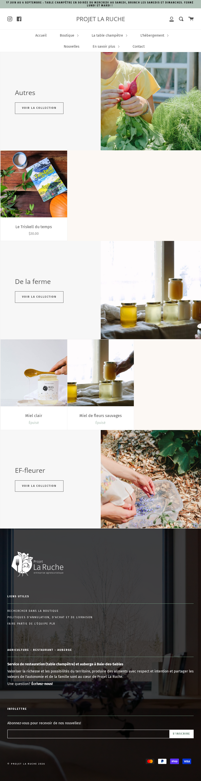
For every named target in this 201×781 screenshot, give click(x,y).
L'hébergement (152, 35)
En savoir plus (104, 46)
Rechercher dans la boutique (33, 611)
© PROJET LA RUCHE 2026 (26, 763)
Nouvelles (71, 46)
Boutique (67, 35)
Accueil (41, 35)
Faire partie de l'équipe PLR (31, 623)
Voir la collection (39, 108)
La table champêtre (108, 35)
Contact (139, 46)
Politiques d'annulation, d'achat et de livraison (50, 617)
